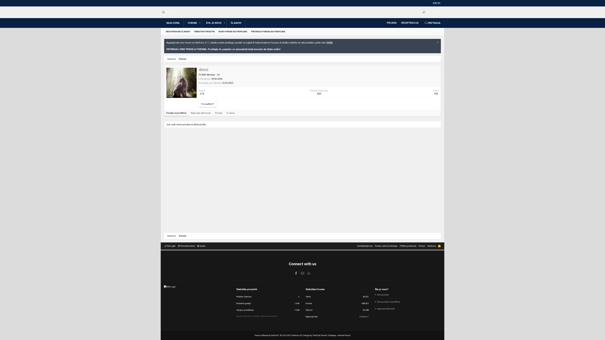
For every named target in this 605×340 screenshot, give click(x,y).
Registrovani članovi (178, 31)
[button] (200, 23)
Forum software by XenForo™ (279, 335)
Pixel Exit (316, 335)
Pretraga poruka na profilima (268, 31)
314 (202, 93)
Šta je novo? (381, 289)
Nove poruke (383, 295)
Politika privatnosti (408, 246)
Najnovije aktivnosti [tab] (201, 113)
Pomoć (422, 246)
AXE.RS (436, 3)
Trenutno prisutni (204, 31)
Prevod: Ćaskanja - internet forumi (335, 335)
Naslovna (173, 23)
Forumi (192, 23)
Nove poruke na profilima (233, 31)
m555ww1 (364, 316)
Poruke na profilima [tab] (176, 113)
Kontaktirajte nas (365, 246)
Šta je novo (214, 23)
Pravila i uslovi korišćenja (386, 246)
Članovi (236, 23)
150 (436, 93)
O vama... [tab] (231, 113)
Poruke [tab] (218, 113)
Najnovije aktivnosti (386, 309)
